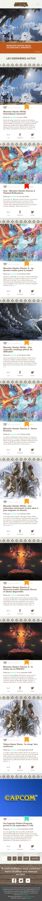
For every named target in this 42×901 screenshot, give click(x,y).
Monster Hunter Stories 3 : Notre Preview (20, 430)
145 (26, 859)
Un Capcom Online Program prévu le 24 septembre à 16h (18, 824)
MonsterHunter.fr (6, 888)
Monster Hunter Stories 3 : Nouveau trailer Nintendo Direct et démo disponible (20, 589)
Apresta (29, 898)
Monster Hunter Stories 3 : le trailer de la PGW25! (18, 668)
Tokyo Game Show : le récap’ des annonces (20, 745)
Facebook (20, 138)
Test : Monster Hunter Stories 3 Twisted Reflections (19, 192)
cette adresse (24, 894)
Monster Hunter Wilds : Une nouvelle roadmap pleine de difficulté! (18, 349)
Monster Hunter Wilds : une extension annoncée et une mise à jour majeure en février (20, 508)
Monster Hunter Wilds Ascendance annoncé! (18, 47)
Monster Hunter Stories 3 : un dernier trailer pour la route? (18, 269)
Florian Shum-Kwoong (28, 896)
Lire (8, 138)
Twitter (32, 138)
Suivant (35, 859)
